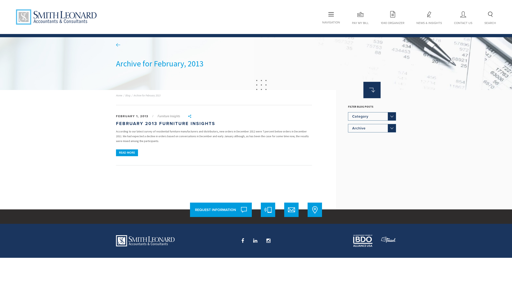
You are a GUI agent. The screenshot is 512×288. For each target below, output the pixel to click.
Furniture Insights (169, 116)
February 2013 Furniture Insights (165, 123)
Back (118, 45)
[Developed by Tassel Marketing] (388, 241)
